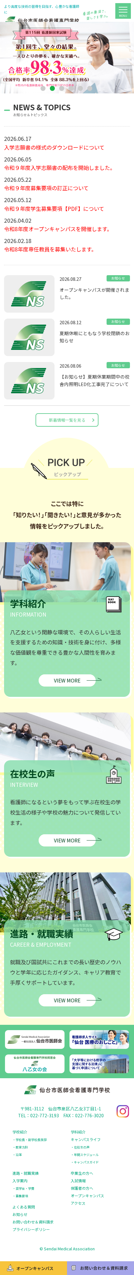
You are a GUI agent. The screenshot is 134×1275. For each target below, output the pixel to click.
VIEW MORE (67, 680)
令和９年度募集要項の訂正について (46, 188)
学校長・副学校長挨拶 (31, 1139)
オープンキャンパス (87, 1195)
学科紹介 (78, 1131)
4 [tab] (72, 89)
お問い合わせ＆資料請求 (33, 1221)
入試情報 (78, 1180)
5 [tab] (81, 89)
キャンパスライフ (86, 1139)
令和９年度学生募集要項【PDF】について (54, 208)
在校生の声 (81, 1147)
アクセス (78, 1203)
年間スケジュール (86, 1154)
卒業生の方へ (82, 1173)
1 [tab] (44, 89)
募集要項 (22, 1195)
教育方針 (22, 1147)
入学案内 (19, 1180)
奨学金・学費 (25, 1188)
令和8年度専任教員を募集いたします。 (50, 249)
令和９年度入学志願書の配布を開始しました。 (59, 167)
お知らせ (19, 1214)
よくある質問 (23, 1206)
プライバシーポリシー (31, 1229)
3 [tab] (62, 89)
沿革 (19, 1154)
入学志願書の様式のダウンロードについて (54, 147)
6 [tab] (90, 89)
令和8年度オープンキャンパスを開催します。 (58, 229)
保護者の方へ (82, 1188)
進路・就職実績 (25, 1173)
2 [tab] (53, 89)
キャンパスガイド (86, 1162)
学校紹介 (19, 1131)
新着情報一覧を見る (67, 420)
